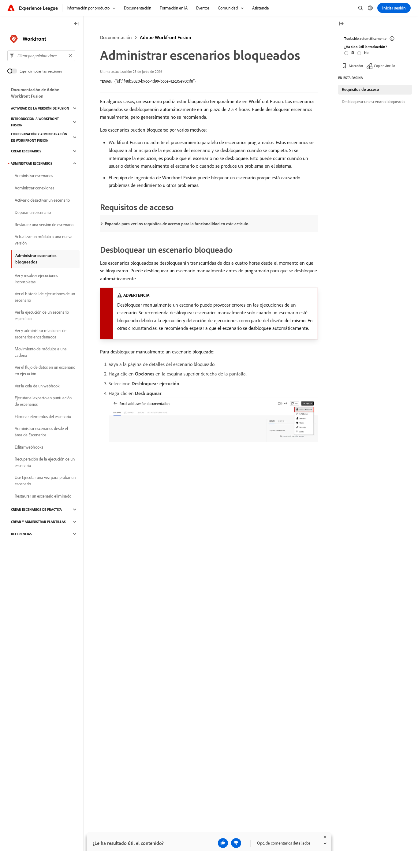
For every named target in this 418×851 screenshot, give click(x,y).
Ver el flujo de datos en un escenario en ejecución (45, 370)
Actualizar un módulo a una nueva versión (44, 240)
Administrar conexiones (34, 188)
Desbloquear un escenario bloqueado (373, 101)
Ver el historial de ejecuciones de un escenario (45, 297)
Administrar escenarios (31, 163)
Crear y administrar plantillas (38, 522)
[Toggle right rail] (341, 24)
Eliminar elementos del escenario (43, 416)
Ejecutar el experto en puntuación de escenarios (43, 401)
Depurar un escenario (33, 212)
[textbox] (41, 55)
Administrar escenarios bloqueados (36, 259)
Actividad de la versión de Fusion (40, 108)
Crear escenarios (26, 151)
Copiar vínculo (384, 65)
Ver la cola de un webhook (37, 386)
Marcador (356, 65)
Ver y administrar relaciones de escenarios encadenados (40, 334)
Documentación (116, 37)
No (366, 52)
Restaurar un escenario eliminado (43, 496)
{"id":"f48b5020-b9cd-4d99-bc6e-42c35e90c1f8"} (155, 81)
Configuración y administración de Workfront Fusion (39, 137)
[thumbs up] (223, 843)
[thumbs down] (236, 843)
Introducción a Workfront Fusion (35, 122)
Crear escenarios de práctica (36, 509)
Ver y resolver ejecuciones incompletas (36, 279)
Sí (352, 52)
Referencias (21, 534)
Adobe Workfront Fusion (165, 37)
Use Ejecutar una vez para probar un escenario (45, 481)
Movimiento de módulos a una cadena (41, 352)
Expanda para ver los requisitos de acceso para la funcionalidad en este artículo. (177, 223)
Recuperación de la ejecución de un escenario (45, 462)
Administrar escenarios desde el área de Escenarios (41, 432)
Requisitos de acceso (360, 89)
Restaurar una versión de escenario (44, 224)
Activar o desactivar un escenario (42, 200)
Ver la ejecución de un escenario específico (42, 315)
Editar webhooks (29, 447)
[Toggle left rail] (76, 24)
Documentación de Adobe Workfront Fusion (35, 93)
